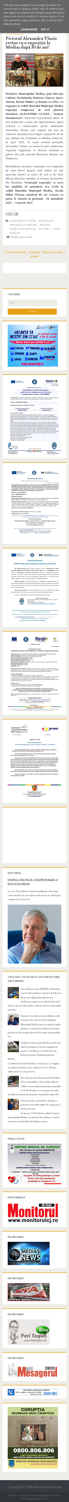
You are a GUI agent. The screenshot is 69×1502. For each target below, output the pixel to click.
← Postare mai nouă (14, 252)
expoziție (46, 221)
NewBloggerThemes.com (34, 1498)
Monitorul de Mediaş (47, 1487)
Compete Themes (29, 1495)
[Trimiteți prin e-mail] (7, 214)
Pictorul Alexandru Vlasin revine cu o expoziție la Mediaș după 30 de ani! (31, 43)
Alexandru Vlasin (23, 221)
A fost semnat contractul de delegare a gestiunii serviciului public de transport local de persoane (41, 1104)
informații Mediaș (23, 225)
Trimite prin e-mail (20, 237)
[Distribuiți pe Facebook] (16, 214)
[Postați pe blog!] (10, 214)
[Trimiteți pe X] (13, 214)
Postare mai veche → (54, 252)
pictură (44, 229)
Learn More (29, 29)
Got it (45, 29)
